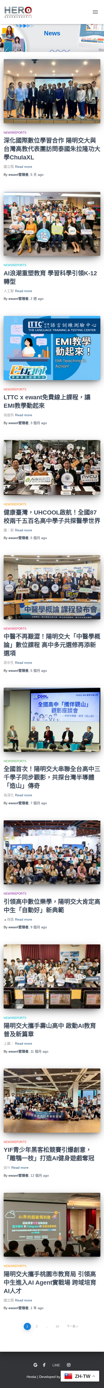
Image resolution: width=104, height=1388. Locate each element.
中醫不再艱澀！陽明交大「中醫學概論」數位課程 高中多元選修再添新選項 (52, 645)
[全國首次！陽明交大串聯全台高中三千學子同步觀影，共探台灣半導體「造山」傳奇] (52, 720)
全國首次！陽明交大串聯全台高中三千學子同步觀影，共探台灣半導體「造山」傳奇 (52, 777)
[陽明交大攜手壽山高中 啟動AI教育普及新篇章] (52, 976)
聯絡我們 (35, 1365)
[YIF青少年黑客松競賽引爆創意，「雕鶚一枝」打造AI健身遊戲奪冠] (52, 1100)
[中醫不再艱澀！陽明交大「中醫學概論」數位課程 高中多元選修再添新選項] (52, 587)
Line (56, 1365)
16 (57, 1326)
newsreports (15, 132)
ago (37, 174)
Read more (23, 167)
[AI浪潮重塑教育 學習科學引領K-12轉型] (52, 224)
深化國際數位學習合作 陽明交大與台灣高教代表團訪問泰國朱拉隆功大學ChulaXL (52, 149)
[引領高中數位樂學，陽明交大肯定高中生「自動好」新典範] (52, 852)
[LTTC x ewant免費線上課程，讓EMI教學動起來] (52, 348)
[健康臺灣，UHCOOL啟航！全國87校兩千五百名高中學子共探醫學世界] (52, 467)
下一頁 (71, 1326)
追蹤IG (69, 1365)
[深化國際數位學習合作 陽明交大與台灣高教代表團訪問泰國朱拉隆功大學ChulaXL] (52, 91)
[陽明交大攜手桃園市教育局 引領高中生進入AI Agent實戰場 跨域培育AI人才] (52, 1225)
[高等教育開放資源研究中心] (20, 12)
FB (44, 1365)
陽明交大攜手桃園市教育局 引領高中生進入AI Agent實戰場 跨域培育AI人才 (50, 1282)
